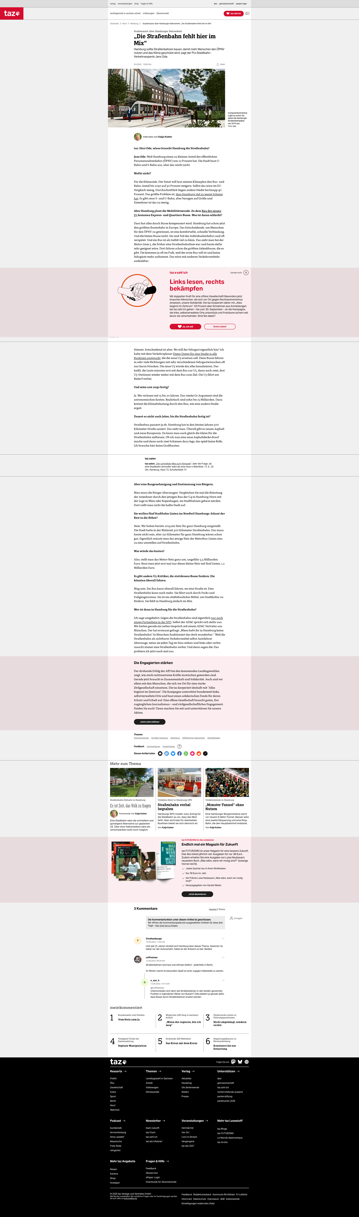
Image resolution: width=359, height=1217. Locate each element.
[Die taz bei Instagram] (246, 1063)
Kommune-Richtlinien (224, 1194)
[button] (247, 13)
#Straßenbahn (213, 738)
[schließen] (246, 272)
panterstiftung (224, 1096)
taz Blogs (222, 1128)
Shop (113, 1178)
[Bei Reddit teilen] (199, 753)
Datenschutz (200, 1199)
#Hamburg (175, 738)
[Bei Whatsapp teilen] (186, 753)
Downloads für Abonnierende (161, 1181)
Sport (113, 1096)
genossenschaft (225, 1083)
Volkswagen (152, 1087)
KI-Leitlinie (241, 1194)
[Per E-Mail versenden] (160, 753)
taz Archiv (222, 1142)
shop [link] (136, 3)
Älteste (222, 909)
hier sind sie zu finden (166, 925)
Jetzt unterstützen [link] (149, 721)
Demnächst (188, 1127)
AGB (222, 1199)
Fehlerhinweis (169, 746)
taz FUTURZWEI (225, 1133)
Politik (113, 1078)
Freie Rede (115, 1145)
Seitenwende (233, 1199)
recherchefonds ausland (230, 1091)
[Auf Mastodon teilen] (166, 753)
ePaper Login (153, 1177)
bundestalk (116, 1127)
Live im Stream (189, 1136)
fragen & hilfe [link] (147, 3)
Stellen (185, 1091)
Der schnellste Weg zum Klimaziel (173, 463)
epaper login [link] (241, 3)
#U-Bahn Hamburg (159, 738)
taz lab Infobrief (154, 1141)
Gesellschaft (116, 1087)
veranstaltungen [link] (125, 3)
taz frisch (150, 1132)
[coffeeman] (138, 959)
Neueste (213, 909)
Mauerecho (116, 1141)
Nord (124, 24)
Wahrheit (114, 1109)
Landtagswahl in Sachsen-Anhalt (159, 1080)
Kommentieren (153, 746)
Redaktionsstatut (202, 1194)
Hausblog (187, 1083)
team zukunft (152, 1127)
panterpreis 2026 (226, 1100)
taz (118, 1062)
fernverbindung (118, 1132)
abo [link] (215, 3)
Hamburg (134, 24)
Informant (187, 1199)
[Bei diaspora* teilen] (192, 753)
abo (219, 1078)
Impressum (213, 1199)
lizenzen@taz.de (130, 1198)
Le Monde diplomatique (229, 1137)
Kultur (113, 1091)
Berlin (113, 1100)
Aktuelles (186, 1078)
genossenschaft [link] (226, 3)
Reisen (113, 1169)
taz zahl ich (223, 1087)
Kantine (114, 1173)
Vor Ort (185, 1132)
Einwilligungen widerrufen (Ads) (198, 1203)
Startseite (114, 24)
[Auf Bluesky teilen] (173, 753)
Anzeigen (115, 1182)
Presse (185, 1096)
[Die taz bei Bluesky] (240, 1063)
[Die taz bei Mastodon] (233, 1063)
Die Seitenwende (190, 1087)
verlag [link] (113, 3)
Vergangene (188, 1141)
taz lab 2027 (188, 1145)
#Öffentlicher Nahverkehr (193, 738)
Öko (112, 1083)
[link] (126, 13)
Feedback (151, 1168)
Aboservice (152, 1172)
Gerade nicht (236, 272)
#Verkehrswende (141, 738)
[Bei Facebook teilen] (179, 753)
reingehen (115, 1150)
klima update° (117, 1136)
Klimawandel (152, 1091)
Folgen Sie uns (222, 1062)
